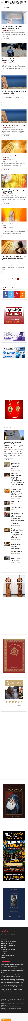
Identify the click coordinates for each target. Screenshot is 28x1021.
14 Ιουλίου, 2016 (12, 227)
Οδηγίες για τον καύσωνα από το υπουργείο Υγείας (13, 92)
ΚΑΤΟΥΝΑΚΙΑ (15, 501)
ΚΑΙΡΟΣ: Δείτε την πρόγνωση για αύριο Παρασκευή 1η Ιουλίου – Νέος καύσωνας (13, 258)
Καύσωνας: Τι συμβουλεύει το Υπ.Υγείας (12, 157)
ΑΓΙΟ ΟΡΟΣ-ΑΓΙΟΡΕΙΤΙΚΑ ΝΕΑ (8, 945)
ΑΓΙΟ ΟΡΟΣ (3, 947)
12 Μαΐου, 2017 (12, 159)
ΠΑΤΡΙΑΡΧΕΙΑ (4, 938)
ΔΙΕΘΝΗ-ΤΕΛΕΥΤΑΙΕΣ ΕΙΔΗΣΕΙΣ (8, 942)
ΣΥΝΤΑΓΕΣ (3, 957)
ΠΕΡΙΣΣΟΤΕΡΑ (6, 38)
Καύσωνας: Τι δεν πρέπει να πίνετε (11, 225)
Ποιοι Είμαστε (11, 999)
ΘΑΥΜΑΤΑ (3, 953)
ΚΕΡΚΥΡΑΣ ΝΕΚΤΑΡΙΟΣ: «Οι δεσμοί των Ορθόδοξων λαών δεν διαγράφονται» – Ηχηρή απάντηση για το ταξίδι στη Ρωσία (17, 479)
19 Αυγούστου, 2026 (16, 525)
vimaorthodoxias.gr (8, 1003)
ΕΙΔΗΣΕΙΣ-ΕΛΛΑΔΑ (5, 940)
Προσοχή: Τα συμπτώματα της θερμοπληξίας (12, 191)
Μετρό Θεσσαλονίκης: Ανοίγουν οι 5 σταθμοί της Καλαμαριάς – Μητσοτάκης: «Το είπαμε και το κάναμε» (13, 970)
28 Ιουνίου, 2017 (12, 95)
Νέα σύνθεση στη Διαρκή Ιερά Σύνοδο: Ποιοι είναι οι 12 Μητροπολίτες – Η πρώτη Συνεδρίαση (13, 444)
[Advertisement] (14, 379)
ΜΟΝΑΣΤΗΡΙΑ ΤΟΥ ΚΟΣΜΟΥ (8, 949)
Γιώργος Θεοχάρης (10, 449)
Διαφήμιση (3, 999)
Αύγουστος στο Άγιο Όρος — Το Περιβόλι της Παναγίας (17, 558)
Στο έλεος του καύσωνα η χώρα (13, 125)
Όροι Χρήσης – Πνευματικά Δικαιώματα (10, 1000)
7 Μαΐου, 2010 (14, 509)
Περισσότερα (9, 459)
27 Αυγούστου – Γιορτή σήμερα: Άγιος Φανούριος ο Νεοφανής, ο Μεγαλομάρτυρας (17, 493)
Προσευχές (4, 951)
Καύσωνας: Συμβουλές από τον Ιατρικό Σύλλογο (12, 60)
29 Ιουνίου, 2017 (12, 30)
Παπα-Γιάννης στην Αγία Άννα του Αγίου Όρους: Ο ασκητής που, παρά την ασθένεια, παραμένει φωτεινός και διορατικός (17, 518)
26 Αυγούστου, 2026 (16, 470)
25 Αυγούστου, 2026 (19, 449)
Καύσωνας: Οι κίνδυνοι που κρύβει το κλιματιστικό (11, 27)
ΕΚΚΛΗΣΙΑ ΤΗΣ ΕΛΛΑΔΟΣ (7, 944)
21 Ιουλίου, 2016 (12, 193)
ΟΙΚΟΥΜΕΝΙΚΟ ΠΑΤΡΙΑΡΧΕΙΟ (8, 934)
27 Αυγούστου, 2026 (16, 498)
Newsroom (5, 30)
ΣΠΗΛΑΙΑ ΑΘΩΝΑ (16, 507)
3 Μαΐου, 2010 (14, 503)
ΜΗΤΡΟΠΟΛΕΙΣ (5, 936)
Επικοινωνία (19, 999)
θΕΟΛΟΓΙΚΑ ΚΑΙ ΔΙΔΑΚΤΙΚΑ (7, 955)
